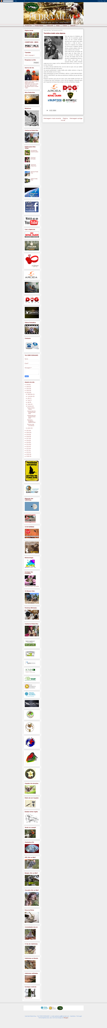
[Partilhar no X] (52, 110)
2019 (27, 434)
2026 (27, 384)
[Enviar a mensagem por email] (50, 110)
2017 (27, 438)
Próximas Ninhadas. (33, 158)
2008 (27, 456)
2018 (27, 436)
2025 (27, 386)
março (29, 404)
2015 (27, 442)
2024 (27, 388)
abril (29, 402)
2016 (27, 440)
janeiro (29, 428)
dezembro (30, 394)
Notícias (58, 25)
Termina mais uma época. (30, 425)
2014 (27, 444)
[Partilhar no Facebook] (54, 110)
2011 (27, 450)
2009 (27, 454)
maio (29, 400)
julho (29, 398)
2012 (27, 448)
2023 (27, 390)
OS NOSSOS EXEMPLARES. (34, 151)
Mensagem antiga (76, 118)
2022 (27, 392)
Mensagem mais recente (52, 118)
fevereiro (30, 406)
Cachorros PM (50, 25)
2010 (27, 452)
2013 (27, 446)
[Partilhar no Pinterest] (55, 110)
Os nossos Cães (28, 25)
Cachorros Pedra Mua (33, 165)
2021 (27, 430)
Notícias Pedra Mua (34, 172)
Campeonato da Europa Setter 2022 (31, 412)
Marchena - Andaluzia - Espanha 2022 (31, 421)
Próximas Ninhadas (39, 25)
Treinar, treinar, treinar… (31, 408)
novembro (30, 396)
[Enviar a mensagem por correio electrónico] (47, 110)
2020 (27, 432)
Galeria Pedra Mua (34, 179)
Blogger (66, 1017)
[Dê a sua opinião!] (51, 110)
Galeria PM (72, 25)
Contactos (65, 25)
